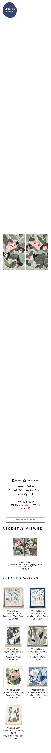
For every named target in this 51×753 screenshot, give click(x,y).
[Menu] (45, 10)
